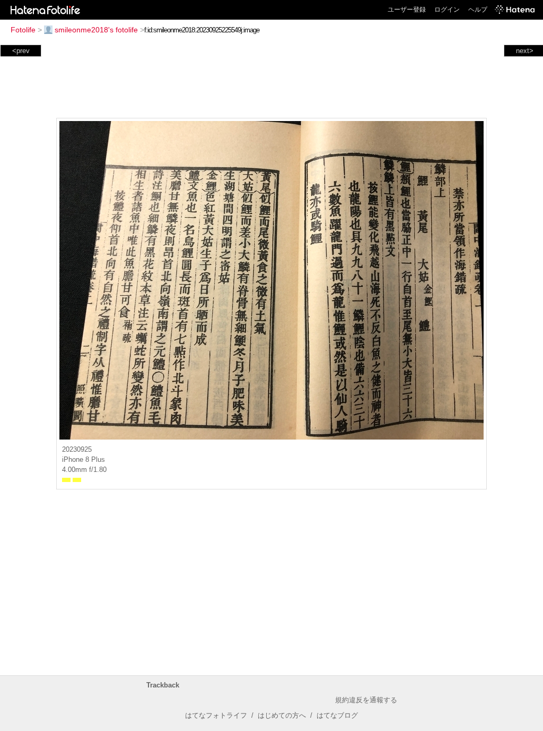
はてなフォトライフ (216, 715)
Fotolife (23, 29)
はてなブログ (337, 715)
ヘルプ (477, 9)
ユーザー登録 (407, 9)
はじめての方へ (282, 715)
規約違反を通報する (366, 700)
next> (524, 51)
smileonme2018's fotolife (96, 29)
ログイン (447, 9)
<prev (21, 51)
